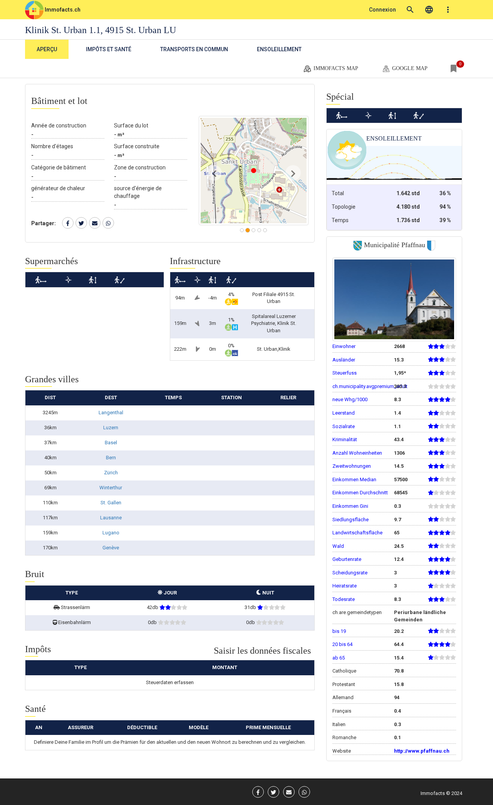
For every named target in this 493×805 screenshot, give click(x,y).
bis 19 (339, 631)
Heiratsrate (344, 586)
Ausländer (343, 360)
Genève (110, 548)
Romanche (344, 737)
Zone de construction (140, 167)
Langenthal (111, 412)
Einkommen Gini (350, 506)
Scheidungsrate (349, 573)
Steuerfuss (344, 373)
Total (338, 193)
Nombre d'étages (52, 146)
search (410, 9)
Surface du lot (131, 125)
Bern (111, 457)
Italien (338, 724)
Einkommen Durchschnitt (360, 492)
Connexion (382, 10)
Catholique (344, 671)
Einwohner (343, 346)
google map (409, 68)
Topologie (343, 207)
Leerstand (343, 413)
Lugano (110, 533)
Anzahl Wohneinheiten (357, 453)
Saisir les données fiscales (262, 651)
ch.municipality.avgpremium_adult (369, 386)
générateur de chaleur (58, 188)
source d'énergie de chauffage (138, 192)
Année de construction (58, 125)
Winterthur (110, 487)
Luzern (110, 427)
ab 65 (338, 658)
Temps (340, 220)
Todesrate (343, 599)
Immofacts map (335, 68)
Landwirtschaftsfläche (357, 533)
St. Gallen (111, 502)
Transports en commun (194, 49)
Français (341, 711)
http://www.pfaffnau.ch (421, 751)
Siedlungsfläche (350, 519)
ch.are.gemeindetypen (357, 612)
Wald (338, 546)
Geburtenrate (346, 559)
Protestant (343, 684)
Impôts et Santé (108, 49)
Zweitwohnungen (351, 466)
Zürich (111, 472)
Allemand (343, 697)
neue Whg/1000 (349, 399)
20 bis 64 (342, 644)
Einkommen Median (354, 479)
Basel (111, 442)
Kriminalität (344, 439)
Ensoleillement (279, 49)
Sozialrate (343, 426)
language (429, 9)
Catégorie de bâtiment (58, 167)
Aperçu (47, 49)
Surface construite (136, 146)
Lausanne (111, 517)
